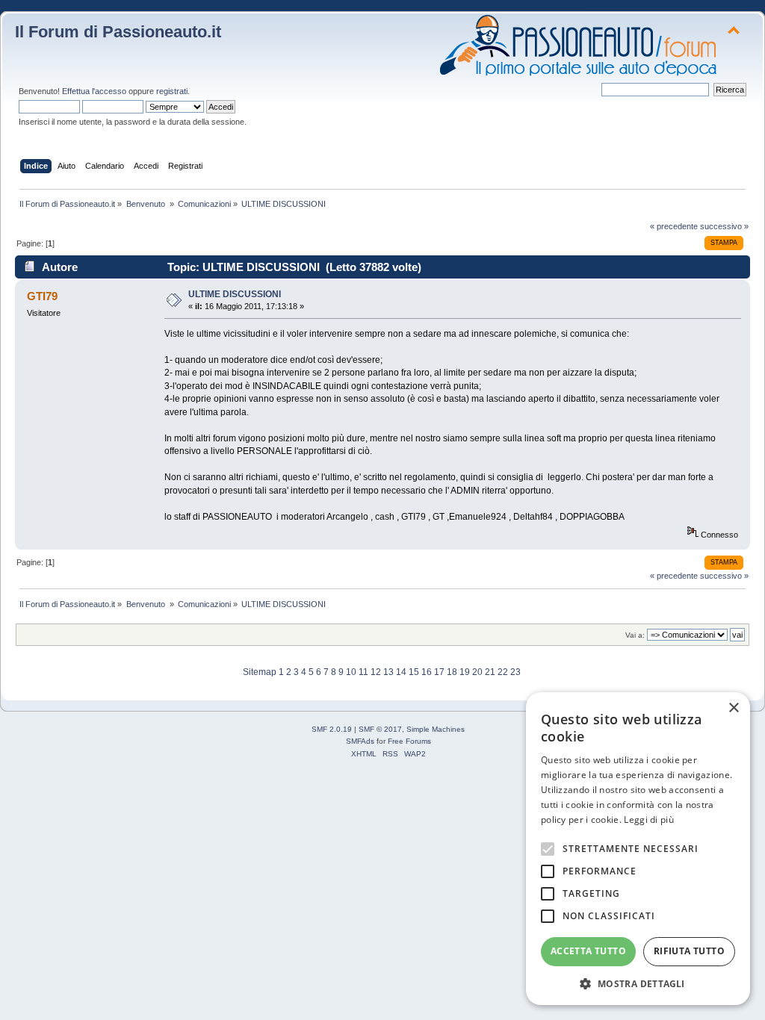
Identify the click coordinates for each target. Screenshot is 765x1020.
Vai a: (635, 635)
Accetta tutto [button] (588, 951)
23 (515, 672)
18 (452, 672)
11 (363, 672)
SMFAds (360, 741)
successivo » (724, 226)
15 (414, 672)
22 (503, 672)
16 (426, 672)
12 (376, 672)
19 (464, 672)
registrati (172, 91)
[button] (638, 983)
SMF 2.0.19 (332, 729)
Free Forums (409, 741)
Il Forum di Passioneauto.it (118, 31)
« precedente (674, 226)
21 (490, 672)
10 (351, 672)
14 (401, 672)
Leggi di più (649, 819)
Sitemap (259, 672)
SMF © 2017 (380, 729)
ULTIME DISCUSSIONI (234, 294)
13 (388, 672)
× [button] (733, 708)
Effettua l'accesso (94, 91)
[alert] (638, 848)
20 (477, 672)
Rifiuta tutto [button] (689, 951)
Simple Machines (435, 729)
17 (439, 672)
